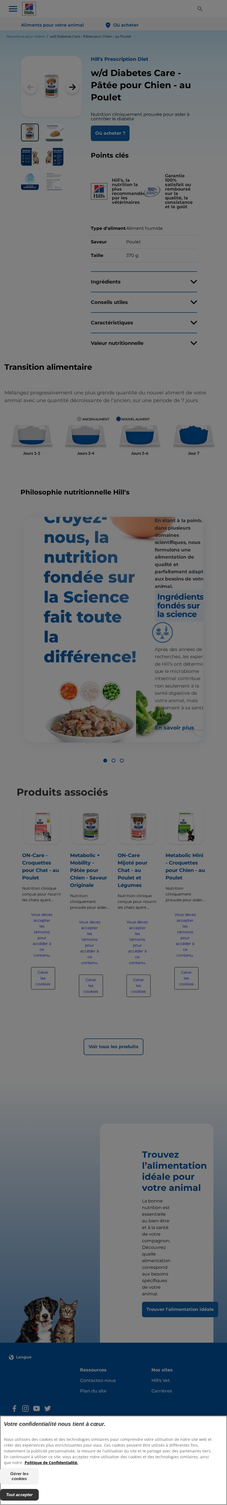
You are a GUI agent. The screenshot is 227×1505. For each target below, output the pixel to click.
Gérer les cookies (19, 1476)
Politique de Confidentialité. (51, 1462)
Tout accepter (19, 1494)
